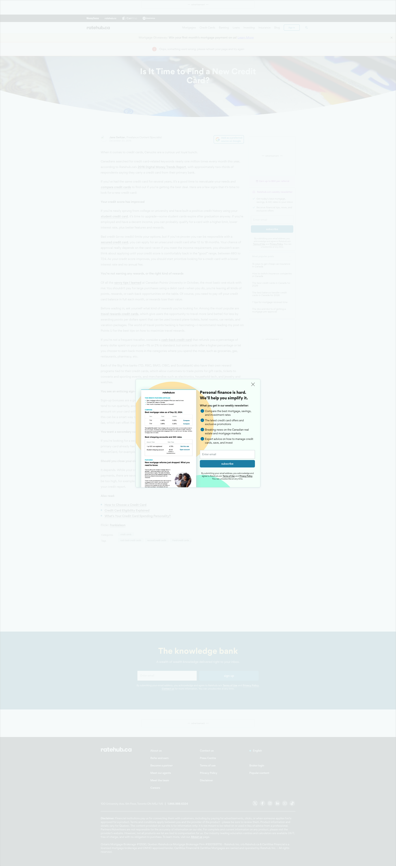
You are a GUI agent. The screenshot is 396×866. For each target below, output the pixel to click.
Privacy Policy (245, 476)
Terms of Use (229, 476)
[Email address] (227, 454)
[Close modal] (253, 384)
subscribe (227, 463)
